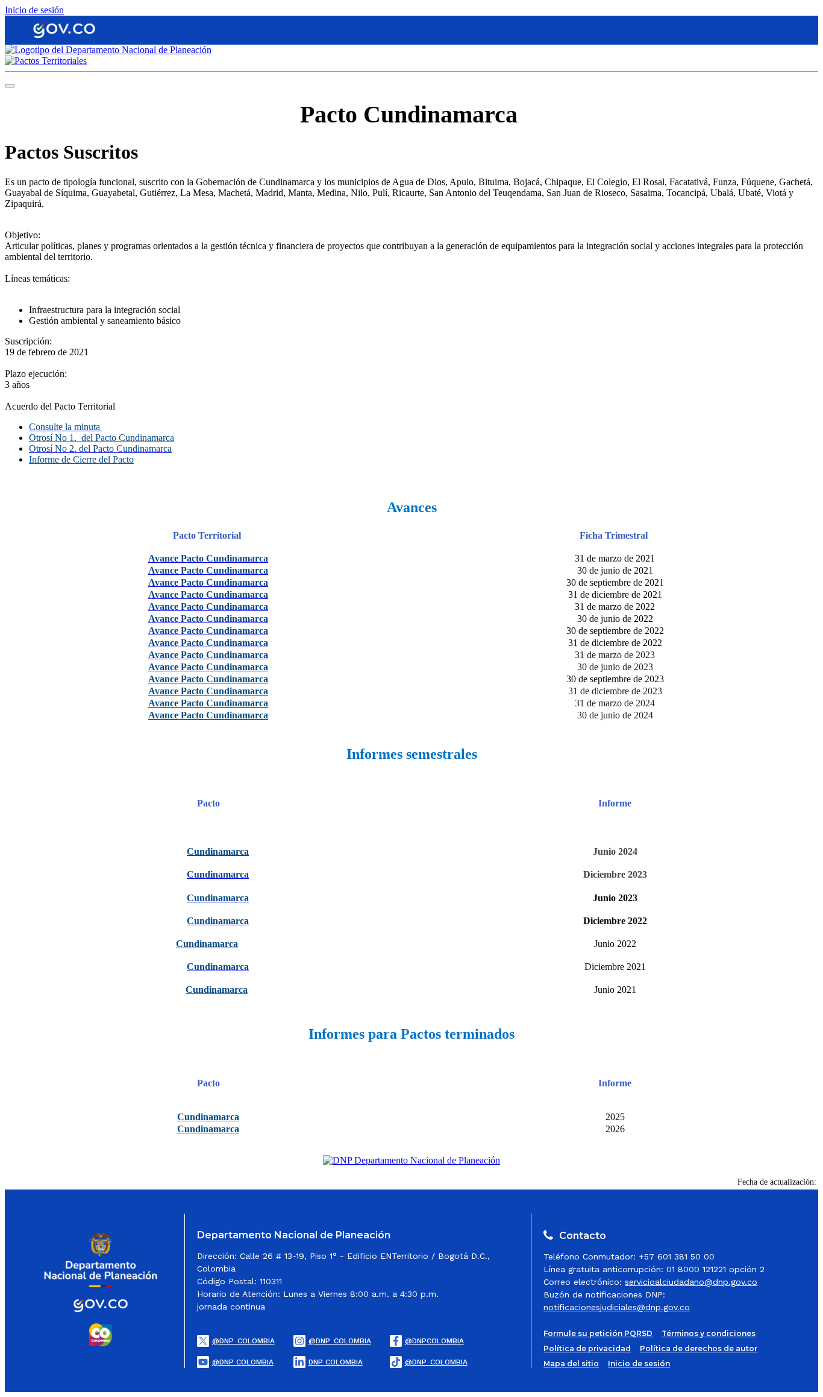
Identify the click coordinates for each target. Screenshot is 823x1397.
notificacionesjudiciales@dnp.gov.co (616, 1307)
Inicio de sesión (34, 10)
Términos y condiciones (709, 1333)
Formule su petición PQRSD (597, 1333)
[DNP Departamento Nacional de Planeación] (411, 1160)
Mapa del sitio (571, 1363)
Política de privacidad (587, 1348)
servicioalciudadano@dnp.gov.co (691, 1282)
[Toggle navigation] (9, 85)
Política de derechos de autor (698, 1348)
